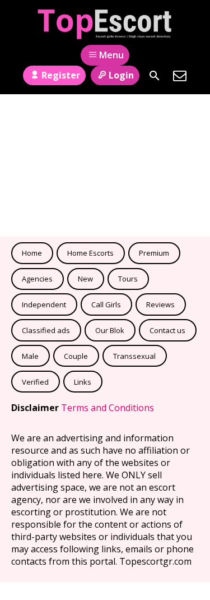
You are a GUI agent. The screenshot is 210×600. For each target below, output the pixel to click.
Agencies (37, 279)
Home (32, 253)
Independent (44, 304)
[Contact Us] (180, 76)
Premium (154, 253)
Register (60, 75)
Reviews (160, 304)
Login (121, 75)
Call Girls (106, 304)
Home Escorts (90, 253)
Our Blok (109, 330)
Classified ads (46, 330)
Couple (76, 356)
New (85, 279)
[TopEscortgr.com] (105, 24)
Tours (128, 279)
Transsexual (134, 356)
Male (30, 356)
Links (82, 382)
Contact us (167, 330)
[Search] (154, 76)
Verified (35, 382)
